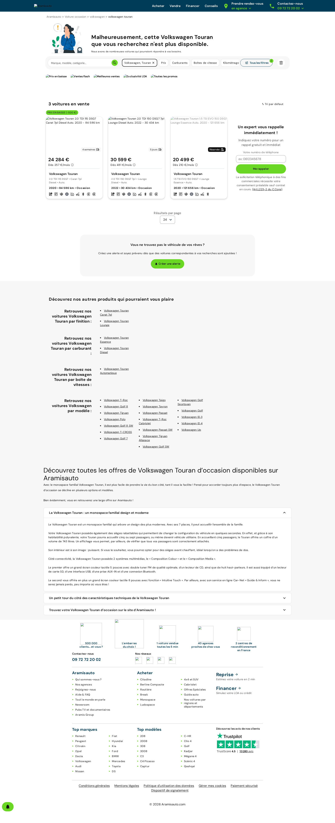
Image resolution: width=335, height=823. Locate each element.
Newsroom (82, 704)
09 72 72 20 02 (86, 659)
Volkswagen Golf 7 (116, 438)
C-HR (187, 736)
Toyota (116, 766)
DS (114, 771)
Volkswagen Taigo (154, 400)
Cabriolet (190, 684)
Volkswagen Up (191, 429)
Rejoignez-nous (85, 689)
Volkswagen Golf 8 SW (118, 425)
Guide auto (191, 694)
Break (144, 694)
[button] (153, 62)
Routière (146, 689)
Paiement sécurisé (244, 786)
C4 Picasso (147, 761)
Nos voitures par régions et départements (195, 703)
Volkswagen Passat (155, 413)
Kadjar (188, 751)
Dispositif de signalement (169, 790)
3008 (144, 751)
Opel (78, 751)
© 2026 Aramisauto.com (167, 804)
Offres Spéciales (195, 689)
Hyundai (117, 741)
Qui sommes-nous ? (88, 679)
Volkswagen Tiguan (116, 413)
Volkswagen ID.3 (191, 417)
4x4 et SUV (191, 679)
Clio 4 (188, 741)
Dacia (79, 756)
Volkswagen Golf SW (156, 446)
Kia (114, 746)
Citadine (146, 679)
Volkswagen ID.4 (192, 423)
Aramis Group (84, 714)
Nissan (79, 771)
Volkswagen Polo (114, 419)
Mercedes (118, 761)
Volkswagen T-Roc (116, 400)
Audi (78, 766)
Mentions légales (126, 786)
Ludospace (147, 704)
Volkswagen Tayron (155, 406)
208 (143, 736)
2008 (144, 741)
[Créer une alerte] (8, 806)
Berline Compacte (152, 684)
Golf (187, 746)
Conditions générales (94, 786)
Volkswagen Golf (192, 410)
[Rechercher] (114, 63)
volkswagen (97, 16)
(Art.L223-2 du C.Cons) (267, 189)
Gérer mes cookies (212, 786)
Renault (80, 736)
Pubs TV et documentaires (92, 709)
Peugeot (80, 741)
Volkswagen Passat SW (158, 429)
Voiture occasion (75, 16)
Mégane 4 (190, 756)
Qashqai (189, 766)
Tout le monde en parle (90, 699)
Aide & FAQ (82, 694)
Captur (145, 766)
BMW (115, 756)
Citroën (80, 746)
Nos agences (83, 684)
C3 (142, 756)
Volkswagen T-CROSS (118, 432)
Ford (115, 751)
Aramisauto (54, 16)
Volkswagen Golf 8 (116, 406)
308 (143, 746)
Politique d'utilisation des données (169, 786)
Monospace (147, 699)
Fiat (114, 736)
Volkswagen (83, 761)
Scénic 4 (189, 761)
